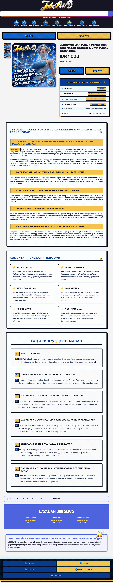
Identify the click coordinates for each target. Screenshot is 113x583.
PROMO (31, 563)
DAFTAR (84, 35)
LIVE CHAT (58, 576)
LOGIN (29, 35)
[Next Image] (54, 65)
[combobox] (54, 13)
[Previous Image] (14, 65)
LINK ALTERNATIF (85, 569)
